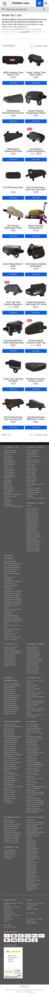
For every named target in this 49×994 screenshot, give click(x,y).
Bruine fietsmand (32, 746)
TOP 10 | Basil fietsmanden (35, 786)
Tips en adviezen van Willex (13, 786)
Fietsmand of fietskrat (33, 798)
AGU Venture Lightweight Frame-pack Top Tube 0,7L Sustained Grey (13, 228)
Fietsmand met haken (33, 766)
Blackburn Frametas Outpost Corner (36, 380)
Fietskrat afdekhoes (10, 852)
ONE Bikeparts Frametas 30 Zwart (13, 150)
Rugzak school (8, 488)
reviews (31, 992)
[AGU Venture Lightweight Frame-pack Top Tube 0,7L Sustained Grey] (13, 213)
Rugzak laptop (8, 486)
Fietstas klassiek (9, 474)
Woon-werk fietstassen (11, 569)
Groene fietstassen (32, 523)
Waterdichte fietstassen (11, 683)
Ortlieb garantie (9, 784)
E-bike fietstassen (9, 693)
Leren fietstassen (9, 657)
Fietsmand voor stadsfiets (34, 802)
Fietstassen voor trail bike (12, 603)
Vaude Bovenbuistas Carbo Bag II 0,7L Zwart (36, 303)
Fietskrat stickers (9, 854)
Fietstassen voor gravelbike (13, 619)
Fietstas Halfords (31, 866)
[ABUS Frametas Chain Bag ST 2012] (13, 60)
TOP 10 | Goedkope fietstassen (33, 690)
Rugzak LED (7, 484)
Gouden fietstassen (32, 535)
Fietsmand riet (31, 756)
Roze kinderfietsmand (11, 826)
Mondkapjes (30, 882)
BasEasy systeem (9, 796)
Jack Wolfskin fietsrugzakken (13, 754)
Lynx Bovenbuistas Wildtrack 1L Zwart (36, 418)
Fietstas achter (9, 468)
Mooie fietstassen (9, 689)
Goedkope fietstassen (33, 492)
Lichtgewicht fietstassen (34, 659)
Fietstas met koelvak (10, 711)
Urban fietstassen (9, 661)
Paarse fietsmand (32, 812)
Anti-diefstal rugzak (10, 699)
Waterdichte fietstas (10, 705)
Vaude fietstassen (9, 776)
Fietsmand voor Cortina (12, 836)
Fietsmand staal (31, 758)
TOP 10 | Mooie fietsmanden (31, 783)
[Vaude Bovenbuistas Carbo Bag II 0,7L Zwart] (36, 289)
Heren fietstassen (32, 452)
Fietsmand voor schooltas (35, 804)
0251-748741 (8, 925)
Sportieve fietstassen (11, 647)
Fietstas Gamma (31, 862)
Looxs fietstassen (9, 760)
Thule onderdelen (32, 673)
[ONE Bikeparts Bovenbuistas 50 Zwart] (13, 98)
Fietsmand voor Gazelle (12, 834)
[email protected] (32, 915)
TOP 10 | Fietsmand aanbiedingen (33, 789)
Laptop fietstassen (10, 561)
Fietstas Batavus (31, 476)
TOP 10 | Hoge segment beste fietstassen (34, 694)
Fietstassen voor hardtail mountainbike (12, 630)
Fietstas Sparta (31, 474)
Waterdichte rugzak (10, 703)
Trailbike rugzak (31, 836)
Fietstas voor (8, 466)
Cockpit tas (7, 502)
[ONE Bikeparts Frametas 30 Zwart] (13, 136)
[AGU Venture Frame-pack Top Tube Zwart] (36, 174)
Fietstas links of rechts (11, 709)
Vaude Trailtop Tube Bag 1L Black (35, 73)
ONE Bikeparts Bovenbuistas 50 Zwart (13, 112)
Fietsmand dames (32, 768)
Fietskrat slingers (9, 856)
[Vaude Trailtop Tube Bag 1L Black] (36, 60)
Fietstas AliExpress (32, 876)
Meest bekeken (9, 46)
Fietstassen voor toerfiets (12, 593)
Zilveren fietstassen (32, 509)
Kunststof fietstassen (33, 655)
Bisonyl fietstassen (32, 647)
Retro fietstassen (9, 655)
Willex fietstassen (9, 778)
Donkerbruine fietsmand (34, 810)
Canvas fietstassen (32, 649)
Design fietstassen (10, 649)
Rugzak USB (8, 482)
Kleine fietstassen (9, 691)
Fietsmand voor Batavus (12, 832)
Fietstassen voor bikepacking (9, 612)
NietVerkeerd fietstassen (12, 762)
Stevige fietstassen (32, 663)
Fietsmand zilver (32, 772)
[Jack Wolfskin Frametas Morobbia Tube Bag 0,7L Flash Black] (36, 136)
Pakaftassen (8, 458)
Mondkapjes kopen (32, 884)
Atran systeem (8, 802)
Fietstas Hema (31, 842)
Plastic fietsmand (9, 822)
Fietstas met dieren (32, 547)
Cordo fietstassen (9, 744)
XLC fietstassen (9, 782)
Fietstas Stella (30, 466)
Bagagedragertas (9, 476)
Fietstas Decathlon (32, 852)
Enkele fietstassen (10, 452)
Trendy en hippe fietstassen (13, 651)
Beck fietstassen (9, 734)
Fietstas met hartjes (33, 541)
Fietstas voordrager (10, 496)
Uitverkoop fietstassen (33, 880)
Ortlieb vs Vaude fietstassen (13, 726)
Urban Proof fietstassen (11, 774)
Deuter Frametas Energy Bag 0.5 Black (35, 112)
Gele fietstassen (31, 529)
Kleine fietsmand (32, 740)
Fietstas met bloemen (33, 543)
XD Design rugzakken (11, 780)
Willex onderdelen (32, 665)
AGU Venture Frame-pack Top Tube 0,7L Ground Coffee (13, 419)
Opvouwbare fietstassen (12, 707)
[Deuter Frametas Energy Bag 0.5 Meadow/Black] (36, 213)
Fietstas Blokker (31, 846)
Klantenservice (9, 919)
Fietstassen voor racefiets (12, 581)
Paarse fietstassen (32, 527)
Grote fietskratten (10, 850)
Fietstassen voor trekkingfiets (9, 578)
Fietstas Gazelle (31, 470)
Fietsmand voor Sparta (11, 842)
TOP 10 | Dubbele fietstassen (32, 706)
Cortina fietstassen (10, 746)
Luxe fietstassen (9, 472)
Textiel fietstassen (32, 657)
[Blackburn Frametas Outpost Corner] (36, 366)
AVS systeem (8, 800)
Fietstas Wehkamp (32, 848)
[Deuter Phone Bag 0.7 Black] (13, 251)
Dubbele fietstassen (10, 450)
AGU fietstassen (9, 728)
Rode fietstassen (31, 521)
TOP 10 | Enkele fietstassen (35, 709)
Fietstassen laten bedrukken (32, 495)
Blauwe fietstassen (32, 515)
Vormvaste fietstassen (11, 697)
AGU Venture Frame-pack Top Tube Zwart (36, 188)
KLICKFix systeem (9, 794)
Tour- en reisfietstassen (12, 565)
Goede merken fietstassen (35, 498)
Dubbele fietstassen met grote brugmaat (34, 825)
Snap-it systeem (9, 792)
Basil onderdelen (32, 671)
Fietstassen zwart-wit (33, 537)
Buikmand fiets (31, 760)
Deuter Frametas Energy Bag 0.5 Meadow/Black (36, 227)
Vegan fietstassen (9, 713)
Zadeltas (6, 498)
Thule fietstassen (9, 772)
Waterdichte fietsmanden (34, 800)
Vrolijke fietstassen (10, 663)
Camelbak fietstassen (11, 738)
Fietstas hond (30, 464)
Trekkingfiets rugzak (10, 615)
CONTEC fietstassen (10, 742)
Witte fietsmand (31, 742)
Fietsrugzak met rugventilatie (9, 491)
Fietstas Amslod (31, 468)
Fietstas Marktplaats (33, 858)
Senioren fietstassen (33, 460)
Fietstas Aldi (30, 860)
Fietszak (29, 838)
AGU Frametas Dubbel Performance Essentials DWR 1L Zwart (36, 267)
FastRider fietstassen (10, 752)
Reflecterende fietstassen (12, 685)
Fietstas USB (30, 820)
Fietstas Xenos (31, 868)
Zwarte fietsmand (32, 806)
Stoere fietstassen (10, 659)
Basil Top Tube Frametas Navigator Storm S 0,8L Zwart (13, 304)
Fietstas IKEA (30, 874)
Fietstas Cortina (31, 478)
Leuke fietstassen (9, 701)
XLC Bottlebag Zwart (13, 187)
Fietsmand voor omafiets (12, 824)
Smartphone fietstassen (12, 567)
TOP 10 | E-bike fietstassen (35, 703)
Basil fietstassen (9, 732)
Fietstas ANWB (31, 854)
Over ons (7, 905)
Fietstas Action (31, 844)
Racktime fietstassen (10, 766)
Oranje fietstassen (32, 525)
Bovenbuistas (8, 500)
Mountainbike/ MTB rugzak (35, 832)
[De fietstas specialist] (20, 3)
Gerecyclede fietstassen (34, 661)
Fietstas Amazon (31, 878)
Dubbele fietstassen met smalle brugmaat (34, 829)
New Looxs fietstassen (11, 758)
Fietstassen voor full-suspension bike (11, 634)
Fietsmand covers (10, 830)
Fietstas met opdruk (33, 551)
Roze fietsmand (9, 820)
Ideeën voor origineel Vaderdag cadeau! (33, 489)
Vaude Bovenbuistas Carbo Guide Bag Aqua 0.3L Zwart (13, 342)
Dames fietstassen (32, 450)
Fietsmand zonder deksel (34, 752)
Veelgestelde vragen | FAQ (13, 903)
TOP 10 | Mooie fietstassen (35, 701)
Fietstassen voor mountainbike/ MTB (10, 584)
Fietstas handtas (9, 464)
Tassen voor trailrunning (12, 637)
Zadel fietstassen (9, 462)
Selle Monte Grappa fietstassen (10, 769)
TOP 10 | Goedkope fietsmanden (33, 775)
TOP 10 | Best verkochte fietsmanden (34, 779)
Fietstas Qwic (30, 482)
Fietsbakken (8, 858)
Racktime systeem (10, 790)
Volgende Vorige (41, 46)
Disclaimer (7, 909)
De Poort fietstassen (10, 750)
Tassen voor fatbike (10, 639)
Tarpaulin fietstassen (33, 653)
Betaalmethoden (9, 913)
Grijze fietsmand (32, 750)
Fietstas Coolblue (32, 856)
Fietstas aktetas (9, 470)
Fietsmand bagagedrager (34, 764)
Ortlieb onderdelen (33, 667)
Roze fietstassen (31, 511)
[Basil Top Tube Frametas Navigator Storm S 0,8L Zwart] (13, 289)
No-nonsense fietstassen (12, 653)
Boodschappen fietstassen (12, 563)
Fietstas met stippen (33, 545)
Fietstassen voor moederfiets (9, 588)
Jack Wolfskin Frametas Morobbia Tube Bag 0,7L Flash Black (36, 152)
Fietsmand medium (33, 748)
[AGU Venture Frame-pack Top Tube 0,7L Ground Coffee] (13, 404)
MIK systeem (8, 788)
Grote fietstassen (9, 687)
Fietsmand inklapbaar (33, 762)
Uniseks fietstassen (32, 462)
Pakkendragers (31, 886)
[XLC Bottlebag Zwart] (13, 174)
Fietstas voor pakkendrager (13, 506)
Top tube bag (8, 504)
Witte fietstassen (31, 531)
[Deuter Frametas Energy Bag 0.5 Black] (36, 98)
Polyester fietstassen (33, 651)
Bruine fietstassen (32, 517)
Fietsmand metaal (32, 754)
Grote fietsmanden (32, 724)
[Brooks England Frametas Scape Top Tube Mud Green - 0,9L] (36, 328)
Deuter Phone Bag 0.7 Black (13, 265)
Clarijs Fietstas (31, 840)
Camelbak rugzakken (11, 740)
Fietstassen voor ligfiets (11, 617)
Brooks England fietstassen (12, 736)
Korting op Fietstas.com (12, 695)
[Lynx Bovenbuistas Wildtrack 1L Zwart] (36, 404)
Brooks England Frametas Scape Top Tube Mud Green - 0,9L (35, 342)
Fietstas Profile (31, 870)
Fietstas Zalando (31, 872)
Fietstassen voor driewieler (13, 599)
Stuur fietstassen (9, 460)
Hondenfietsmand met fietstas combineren (34, 729)
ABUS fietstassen (9, 730)
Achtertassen (8, 456)
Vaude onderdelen (32, 669)
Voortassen (7, 454)
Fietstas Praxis (31, 864)
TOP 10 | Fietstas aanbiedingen (32, 686)
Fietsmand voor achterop (34, 738)
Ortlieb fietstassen (10, 724)
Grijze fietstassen (32, 519)
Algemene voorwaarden (12, 907)
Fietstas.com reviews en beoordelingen (34, 716)
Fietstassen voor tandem (12, 597)
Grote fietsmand (31, 744)
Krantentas (7, 478)
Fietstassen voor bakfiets (12, 595)
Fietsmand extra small (11, 828)
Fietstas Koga (30, 472)
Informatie (13, 83)
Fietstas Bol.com (31, 850)
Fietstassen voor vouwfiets (12, 591)
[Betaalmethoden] (7, 936)
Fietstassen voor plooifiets (12, 601)
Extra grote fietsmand (33, 770)
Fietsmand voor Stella (11, 840)
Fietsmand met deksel (33, 736)
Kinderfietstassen (32, 454)
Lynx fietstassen (9, 756)
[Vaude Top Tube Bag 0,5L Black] (13, 366)
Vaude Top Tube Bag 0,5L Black (13, 380)
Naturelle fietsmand (33, 808)
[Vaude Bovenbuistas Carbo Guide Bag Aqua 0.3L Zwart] (13, 328)
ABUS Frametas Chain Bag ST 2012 (13, 73)
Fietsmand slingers (32, 726)
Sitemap (6, 921)
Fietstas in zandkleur (33, 533)
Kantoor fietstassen (10, 571)
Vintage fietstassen (10, 665)
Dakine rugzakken (10, 748)
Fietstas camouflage (33, 549)
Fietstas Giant (30, 480)
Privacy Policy (8, 911)
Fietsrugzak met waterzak (12, 494)
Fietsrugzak (7, 480)
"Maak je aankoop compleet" (32, 889)
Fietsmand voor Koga (11, 838)
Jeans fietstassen (31, 539)
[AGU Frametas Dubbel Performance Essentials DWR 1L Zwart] (36, 251)
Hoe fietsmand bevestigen (35, 792)
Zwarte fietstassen (32, 513)
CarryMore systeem (10, 798)
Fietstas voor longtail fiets (12, 609)
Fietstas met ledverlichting (35, 822)
